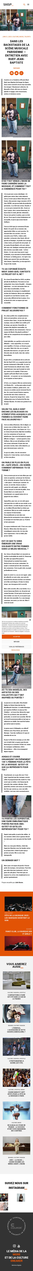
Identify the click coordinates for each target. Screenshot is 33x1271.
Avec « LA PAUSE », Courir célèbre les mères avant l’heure (16, 1162)
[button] (30, 620)
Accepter (16, 637)
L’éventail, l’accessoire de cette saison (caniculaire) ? (16, 1030)
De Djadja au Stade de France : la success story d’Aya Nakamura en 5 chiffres (16, 1128)
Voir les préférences (16, 647)
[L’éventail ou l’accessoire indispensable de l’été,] (4, 1206)
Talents (27, 37)
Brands (10, 1025)
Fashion (16, 992)
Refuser (16, 642)
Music (21, 37)
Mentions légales (15, 650)
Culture (16, 37)
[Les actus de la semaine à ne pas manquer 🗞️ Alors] (21, 1198)
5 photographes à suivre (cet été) (16, 1062)
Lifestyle (22, 992)
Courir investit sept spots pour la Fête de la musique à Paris (16, 1094)
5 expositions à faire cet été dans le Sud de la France (16, 997)
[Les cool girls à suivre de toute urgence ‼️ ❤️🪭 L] (4, 1198)
